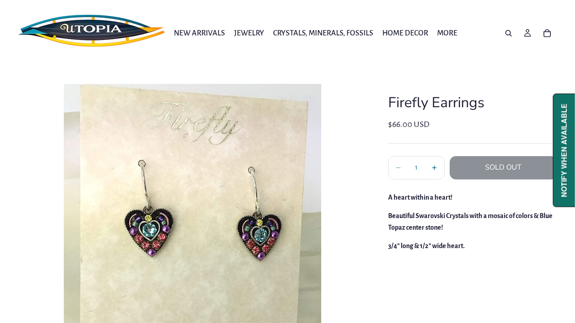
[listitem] (447, 33)
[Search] (508, 33)
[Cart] (547, 33)
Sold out (503, 167)
